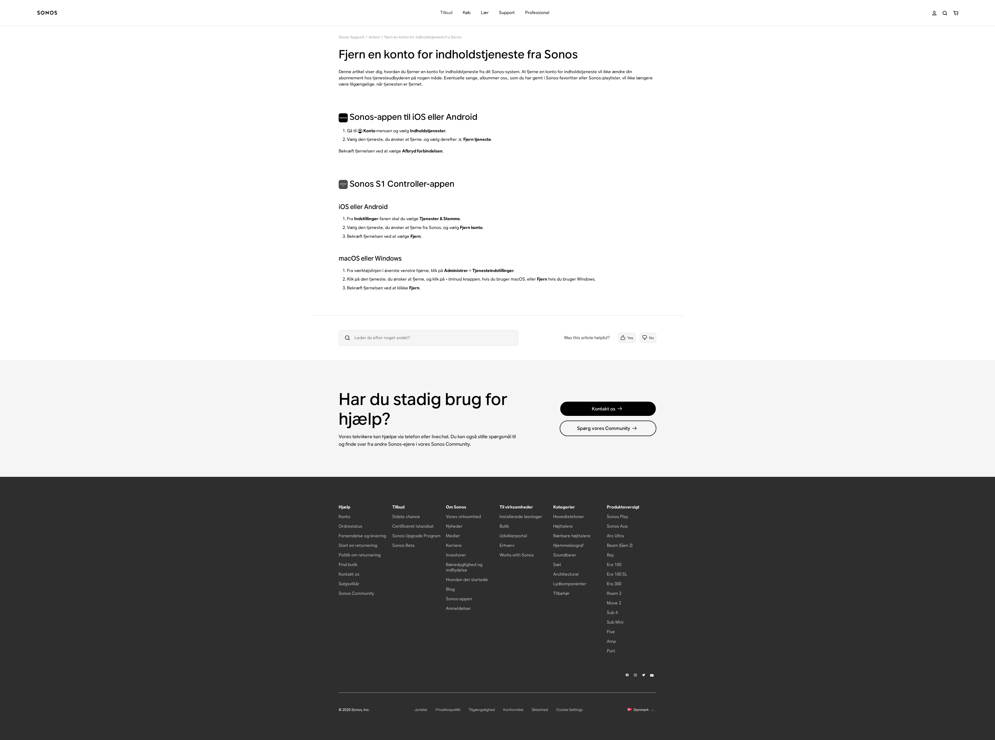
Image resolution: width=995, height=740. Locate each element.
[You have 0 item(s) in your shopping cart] (955, 13)
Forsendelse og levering (362, 536)
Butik (504, 526)
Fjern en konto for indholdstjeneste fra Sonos (423, 37)
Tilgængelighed (482, 709)
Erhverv (507, 545)
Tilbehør (561, 593)
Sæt (557, 564)
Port (611, 651)
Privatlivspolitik (448, 709)
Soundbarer (564, 555)
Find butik (348, 564)
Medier (453, 536)
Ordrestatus (350, 526)
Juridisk (420, 709)
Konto (344, 516)
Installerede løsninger (521, 516)
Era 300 (614, 584)
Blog (450, 589)
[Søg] (945, 13)
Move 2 (614, 603)
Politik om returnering (360, 555)
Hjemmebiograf (568, 545)
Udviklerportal (513, 536)
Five (611, 631)
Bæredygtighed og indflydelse (464, 567)
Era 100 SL (617, 574)
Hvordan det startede (467, 579)
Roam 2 (614, 593)
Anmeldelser (458, 608)
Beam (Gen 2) (619, 545)
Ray (610, 555)
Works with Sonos (517, 555)
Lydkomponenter (569, 584)
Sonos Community (356, 593)
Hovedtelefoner (568, 516)
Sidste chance (406, 516)
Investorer (456, 555)
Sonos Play (617, 516)
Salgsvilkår (349, 584)
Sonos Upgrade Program (416, 536)
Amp (611, 641)
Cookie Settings (569, 709)
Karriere (454, 545)
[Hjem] (47, 13)
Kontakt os (603, 409)
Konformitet (513, 709)
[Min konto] (934, 13)
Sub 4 (612, 612)
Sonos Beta (403, 545)
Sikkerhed (540, 709)
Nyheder (454, 526)
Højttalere (563, 526)
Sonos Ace (617, 526)
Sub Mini (615, 622)
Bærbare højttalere (572, 536)
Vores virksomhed (463, 516)
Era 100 (614, 564)
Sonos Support (352, 37)
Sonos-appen (459, 599)
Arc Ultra (615, 536)
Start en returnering (358, 545)
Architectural (566, 574)
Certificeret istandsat (413, 526)
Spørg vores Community (603, 428)
